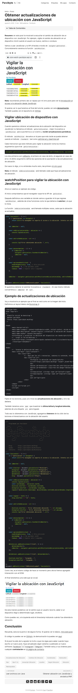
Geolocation (62, 658)
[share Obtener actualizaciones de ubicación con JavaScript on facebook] (39, 681)
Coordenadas (51, 658)
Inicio (7, 11)
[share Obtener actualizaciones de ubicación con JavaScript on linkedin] (31, 681)
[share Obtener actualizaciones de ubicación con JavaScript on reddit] (35, 681)
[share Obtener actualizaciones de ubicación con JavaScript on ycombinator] (50, 681)
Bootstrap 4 (34, 304)
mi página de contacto (35, 649)
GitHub (38, 111)
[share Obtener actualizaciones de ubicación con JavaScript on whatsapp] (42, 681)
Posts (12, 11)
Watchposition (10, 666)
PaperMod (50, 690)
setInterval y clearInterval (48, 139)
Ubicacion (66, 662)
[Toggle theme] (15, 3)
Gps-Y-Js (15, 662)
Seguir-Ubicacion (53, 662)
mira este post (67, 632)
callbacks (26, 156)
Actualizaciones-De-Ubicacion (15, 658)
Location (41, 662)
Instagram (29, 647)
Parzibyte (7, 2)
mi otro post (57, 166)
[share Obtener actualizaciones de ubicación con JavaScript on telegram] (46, 681)
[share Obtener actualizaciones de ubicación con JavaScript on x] (27, 681)
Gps (7, 662)
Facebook (17, 647)
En (19, 3)
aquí (60, 636)
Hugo (44, 690)
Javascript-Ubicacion (28, 662)
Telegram (38, 647)
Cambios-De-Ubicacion (36, 658)
